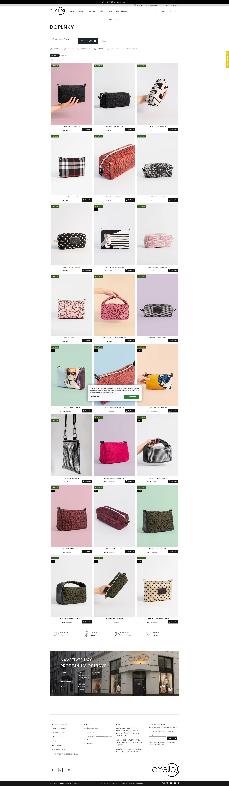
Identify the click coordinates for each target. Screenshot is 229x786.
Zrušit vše (64, 55)
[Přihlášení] (170, 11)
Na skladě (57, 49)
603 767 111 (90, 732)
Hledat (156, 11)
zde (111, 392)
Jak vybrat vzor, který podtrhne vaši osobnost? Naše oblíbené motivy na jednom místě (128, 732)
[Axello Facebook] (60, 770)
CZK (163, 11)
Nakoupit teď (120, 2)
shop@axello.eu (92, 728)
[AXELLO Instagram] (52, 770)
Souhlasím (132, 397)
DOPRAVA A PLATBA (58, 732)
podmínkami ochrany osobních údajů (162, 743)
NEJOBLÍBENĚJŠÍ (132, 49)
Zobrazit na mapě (84, 678)
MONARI (101, 49)
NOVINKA (70, 49)
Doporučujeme (63, 39)
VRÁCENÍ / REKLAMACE (171, 5)
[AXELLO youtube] (69, 770)
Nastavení (95, 397)
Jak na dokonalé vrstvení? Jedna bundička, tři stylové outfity (129, 742)
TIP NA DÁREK (115, 49)
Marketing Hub (138, 783)
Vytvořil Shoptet (105, 783)
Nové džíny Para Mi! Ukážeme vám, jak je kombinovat (129, 750)
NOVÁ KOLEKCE (86, 49)
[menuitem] (71, 11)
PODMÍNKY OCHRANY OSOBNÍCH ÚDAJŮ (65, 754)
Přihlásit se (172, 738)
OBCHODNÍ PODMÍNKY (59, 750)
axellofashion (91, 744)
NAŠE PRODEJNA (57, 737)
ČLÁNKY (54, 741)
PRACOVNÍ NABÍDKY (58, 745)
